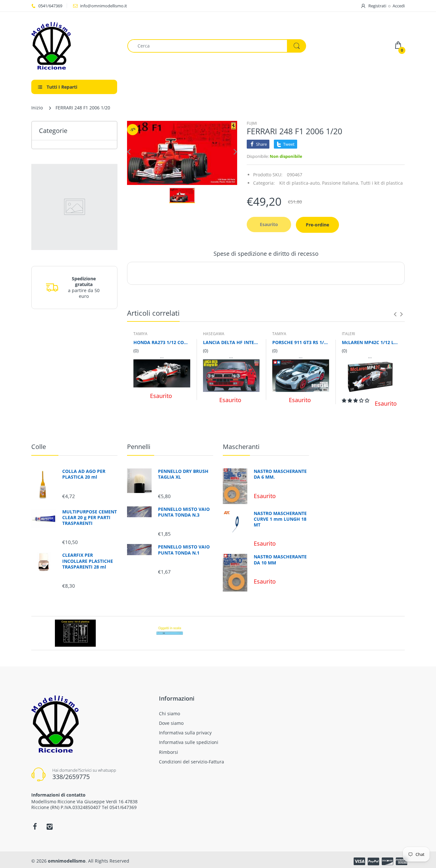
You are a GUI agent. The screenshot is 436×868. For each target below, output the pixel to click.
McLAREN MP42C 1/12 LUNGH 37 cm (370, 342)
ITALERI (348, 333)
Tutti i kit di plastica (382, 183)
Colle (38, 446)
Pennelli (138, 446)
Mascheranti (241, 446)
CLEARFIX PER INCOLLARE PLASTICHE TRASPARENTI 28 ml (87, 561)
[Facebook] (34, 826)
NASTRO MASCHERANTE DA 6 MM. (280, 474)
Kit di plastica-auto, (300, 183)
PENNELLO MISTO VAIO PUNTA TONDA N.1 (184, 549)
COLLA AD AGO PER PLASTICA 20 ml (83, 474)
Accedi (399, 6)
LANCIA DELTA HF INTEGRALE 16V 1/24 (231, 342)
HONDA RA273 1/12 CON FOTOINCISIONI (161, 342)
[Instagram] (49, 826)
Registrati (377, 6)
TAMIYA (140, 333)
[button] (356, 400)
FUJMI (252, 123)
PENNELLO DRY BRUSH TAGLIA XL (183, 474)
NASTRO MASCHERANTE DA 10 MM (280, 559)
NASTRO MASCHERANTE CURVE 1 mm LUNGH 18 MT (280, 519)
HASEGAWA (213, 333)
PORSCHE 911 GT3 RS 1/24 (300, 342)
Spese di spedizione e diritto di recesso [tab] (266, 253)
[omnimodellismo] (74, 46)
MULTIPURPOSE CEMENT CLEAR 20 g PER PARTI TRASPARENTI (89, 517)
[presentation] (395, 314)
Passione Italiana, (340, 183)
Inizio (37, 108)
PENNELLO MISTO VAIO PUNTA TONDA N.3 (184, 512)
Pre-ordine (317, 225)
